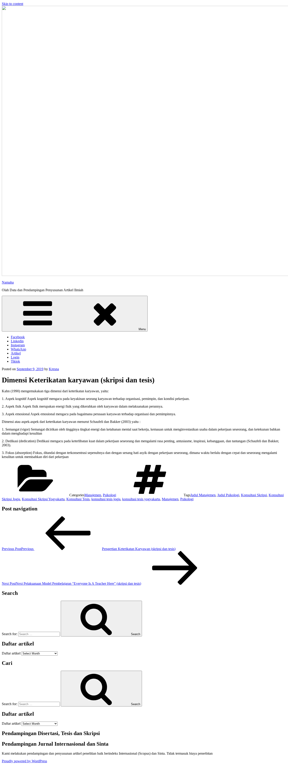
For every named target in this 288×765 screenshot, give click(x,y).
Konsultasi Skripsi (254, 495)
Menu (142, 329)
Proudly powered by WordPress (24, 761)
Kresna (54, 369)
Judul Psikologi (228, 495)
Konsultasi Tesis (78, 499)
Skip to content (12, 4)
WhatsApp (18, 349)
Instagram (18, 345)
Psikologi (109, 495)
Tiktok (15, 361)
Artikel (16, 353)
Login (15, 357)
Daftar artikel (11, 653)
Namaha (8, 282)
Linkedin (17, 341)
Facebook (18, 337)
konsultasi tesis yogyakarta (141, 499)
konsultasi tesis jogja (105, 499)
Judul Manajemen (203, 495)
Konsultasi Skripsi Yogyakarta (43, 499)
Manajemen (92, 495)
